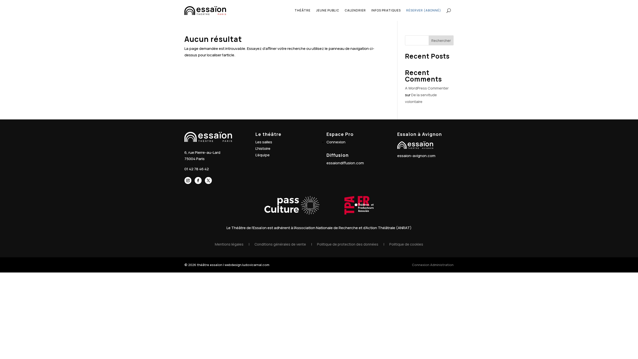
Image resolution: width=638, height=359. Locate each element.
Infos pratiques (386, 10)
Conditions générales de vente (280, 244)
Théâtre (303, 10)
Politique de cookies (406, 244)
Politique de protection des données (347, 244)
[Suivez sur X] (208, 180)
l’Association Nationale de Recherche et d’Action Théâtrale (344, 227)
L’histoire (262, 148)
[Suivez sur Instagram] (187, 180)
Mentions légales (229, 244)
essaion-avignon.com (416, 155)
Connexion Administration (433, 265)
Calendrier (355, 10)
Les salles (263, 142)
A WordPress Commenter (427, 88)
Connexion (335, 142)
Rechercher (441, 40)
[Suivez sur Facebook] (198, 180)
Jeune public (327, 10)
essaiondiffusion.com (345, 163)
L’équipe (262, 155)
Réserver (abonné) (423, 10)
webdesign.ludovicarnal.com (247, 265)
